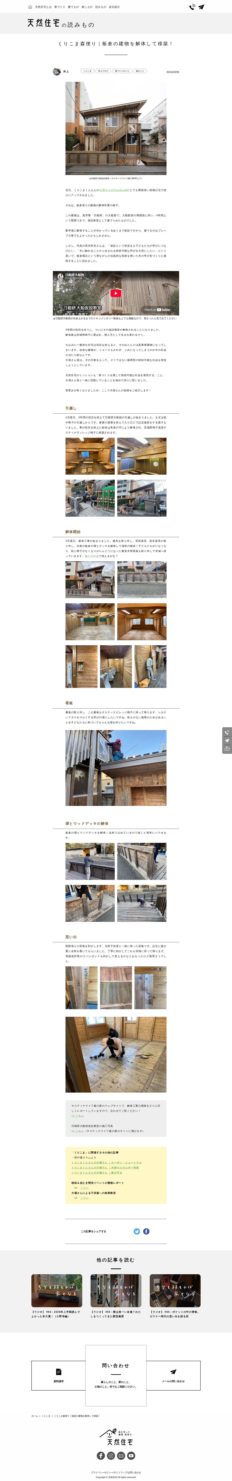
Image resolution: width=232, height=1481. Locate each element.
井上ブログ (103, 71)
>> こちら (77, 1116)
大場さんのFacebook (113, 190)
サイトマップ (120, 1472)
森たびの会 (92, 556)
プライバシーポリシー (102, 1472)
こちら (84, 1188)
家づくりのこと (122, 71)
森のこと (140, 71)
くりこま (87, 71)
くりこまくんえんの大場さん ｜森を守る (96, 1172)
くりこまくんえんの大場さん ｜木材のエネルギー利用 (105, 1167)
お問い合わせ (134, 1472)
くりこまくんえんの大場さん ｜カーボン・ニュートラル (106, 1162)
